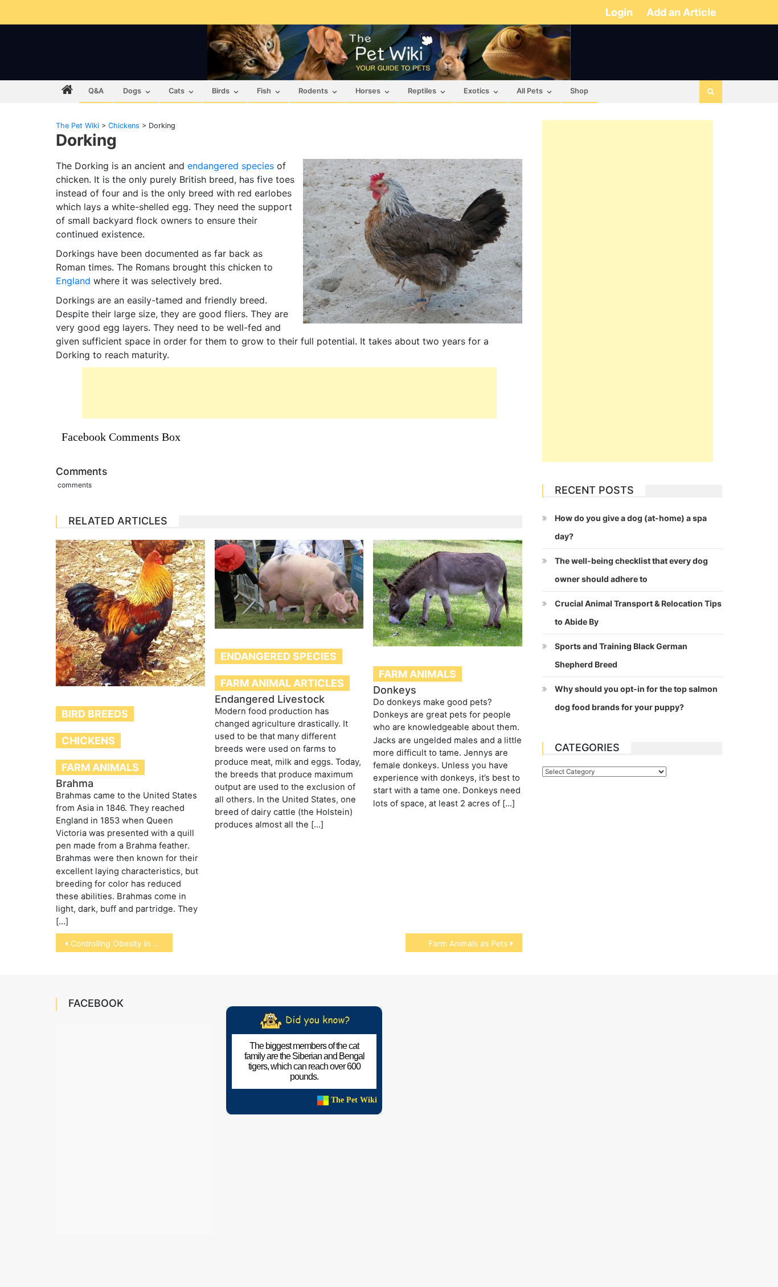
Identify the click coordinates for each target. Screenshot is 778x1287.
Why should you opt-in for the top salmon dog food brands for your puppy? (636, 698)
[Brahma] (130, 613)
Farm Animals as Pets (467, 943)
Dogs (132, 91)
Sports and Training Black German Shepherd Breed (621, 655)
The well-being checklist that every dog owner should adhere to (631, 570)
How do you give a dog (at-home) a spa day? (631, 527)
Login (620, 12)
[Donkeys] (447, 593)
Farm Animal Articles (282, 683)
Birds (221, 91)
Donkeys (394, 690)
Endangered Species (278, 656)
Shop (579, 91)
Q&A (96, 91)
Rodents (313, 91)
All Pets (530, 91)
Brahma (74, 783)
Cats (177, 91)
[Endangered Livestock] (289, 584)
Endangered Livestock (270, 699)
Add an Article (681, 12)
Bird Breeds (95, 714)
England (73, 280)
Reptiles (422, 91)
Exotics (476, 91)
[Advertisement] (289, 393)
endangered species (230, 165)
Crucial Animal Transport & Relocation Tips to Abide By (638, 612)
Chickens (88, 741)
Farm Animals (100, 767)
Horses (367, 91)
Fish (264, 91)
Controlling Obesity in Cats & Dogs (122, 943)
